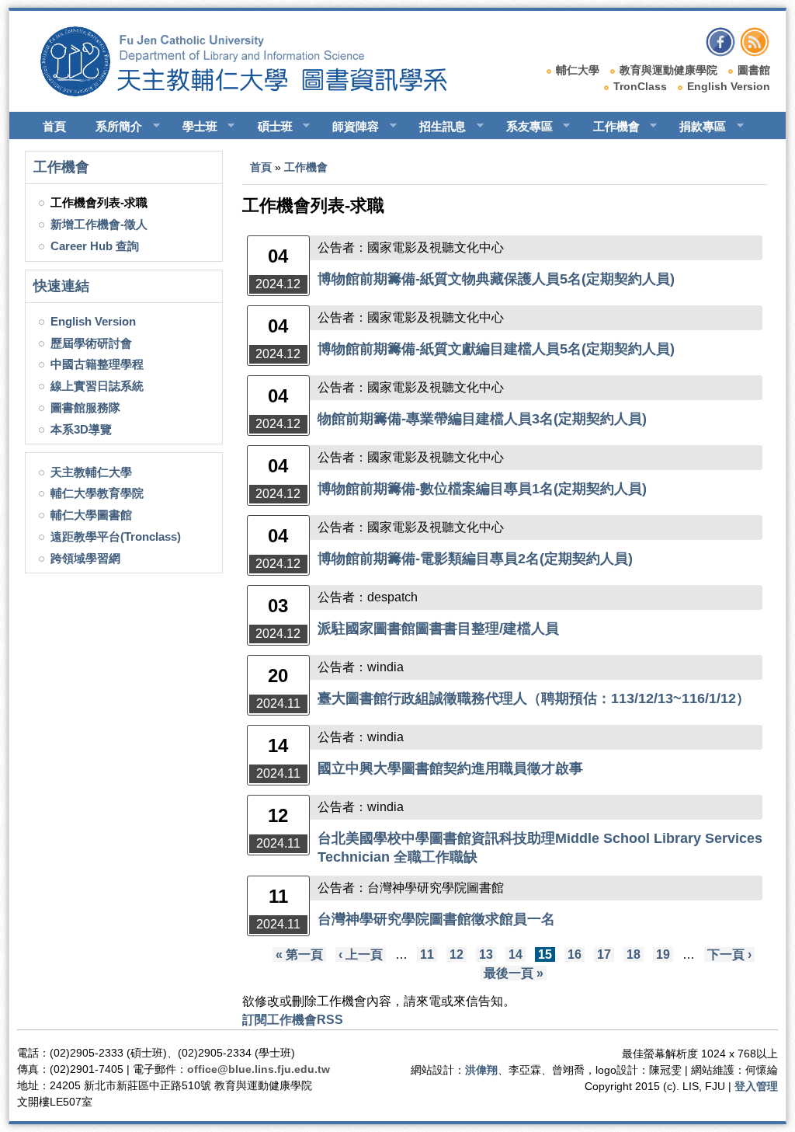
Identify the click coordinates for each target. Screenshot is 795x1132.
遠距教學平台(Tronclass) (115, 536)
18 (634, 954)
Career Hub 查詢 (94, 246)
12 (456, 954)
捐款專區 (695, 127)
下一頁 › (729, 954)
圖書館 (754, 70)
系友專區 (522, 127)
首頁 (54, 126)
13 (486, 954)
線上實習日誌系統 (97, 385)
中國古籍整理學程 (97, 364)
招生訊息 (435, 127)
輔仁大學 (577, 70)
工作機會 (609, 127)
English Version (728, 86)
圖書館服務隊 (85, 407)
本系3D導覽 (81, 429)
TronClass (640, 86)
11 (427, 954)
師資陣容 (348, 127)
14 (515, 954)
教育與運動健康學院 (668, 70)
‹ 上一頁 (360, 954)
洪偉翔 (481, 1070)
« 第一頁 (299, 954)
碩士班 (268, 127)
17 (604, 954)
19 (663, 954)
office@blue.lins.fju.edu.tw (258, 1069)
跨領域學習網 (85, 558)
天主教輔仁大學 (91, 472)
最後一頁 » (513, 973)
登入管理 (756, 1086)
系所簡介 (112, 127)
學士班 (192, 127)
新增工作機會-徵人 (99, 224)
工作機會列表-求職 (99, 202)
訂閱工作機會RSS (292, 1019)
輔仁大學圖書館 (91, 514)
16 (574, 954)
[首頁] (258, 92)
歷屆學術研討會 (91, 343)
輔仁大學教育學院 (97, 493)
